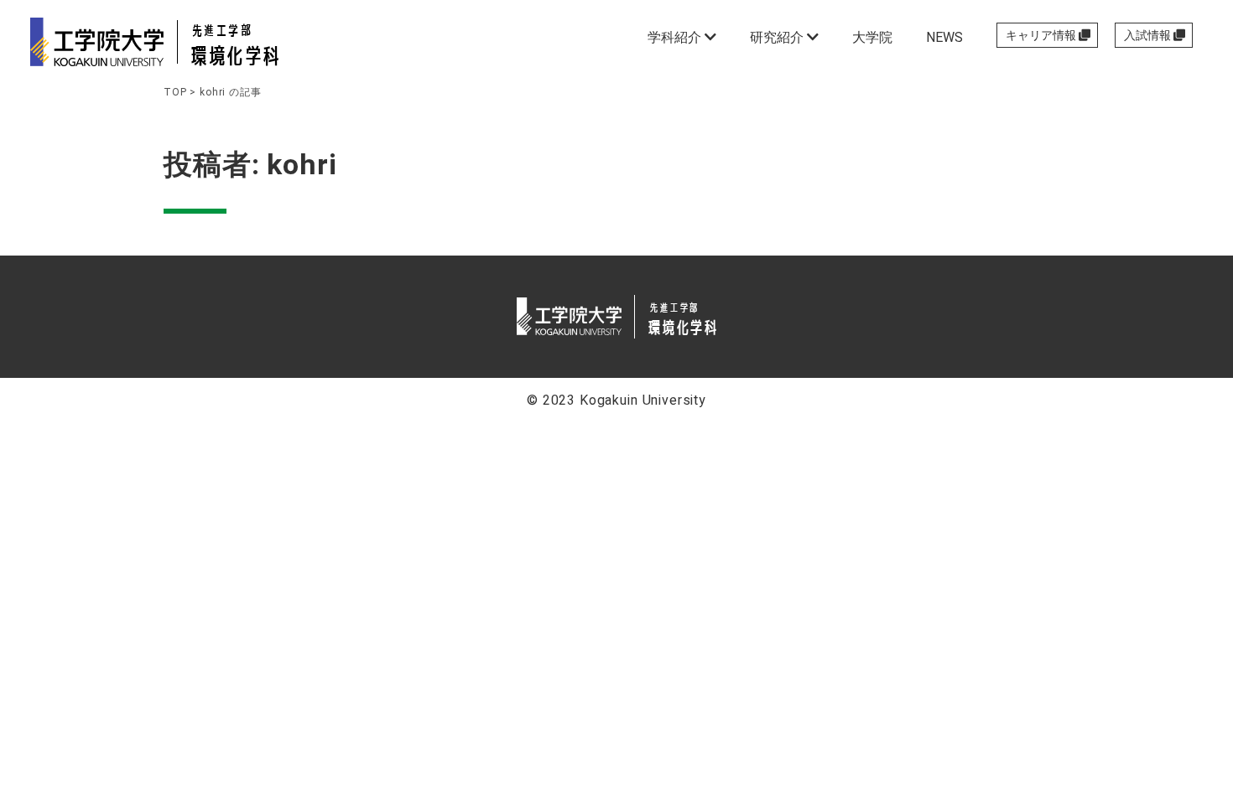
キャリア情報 (1042, 35)
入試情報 (1148, 35)
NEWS (944, 37)
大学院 (872, 37)
